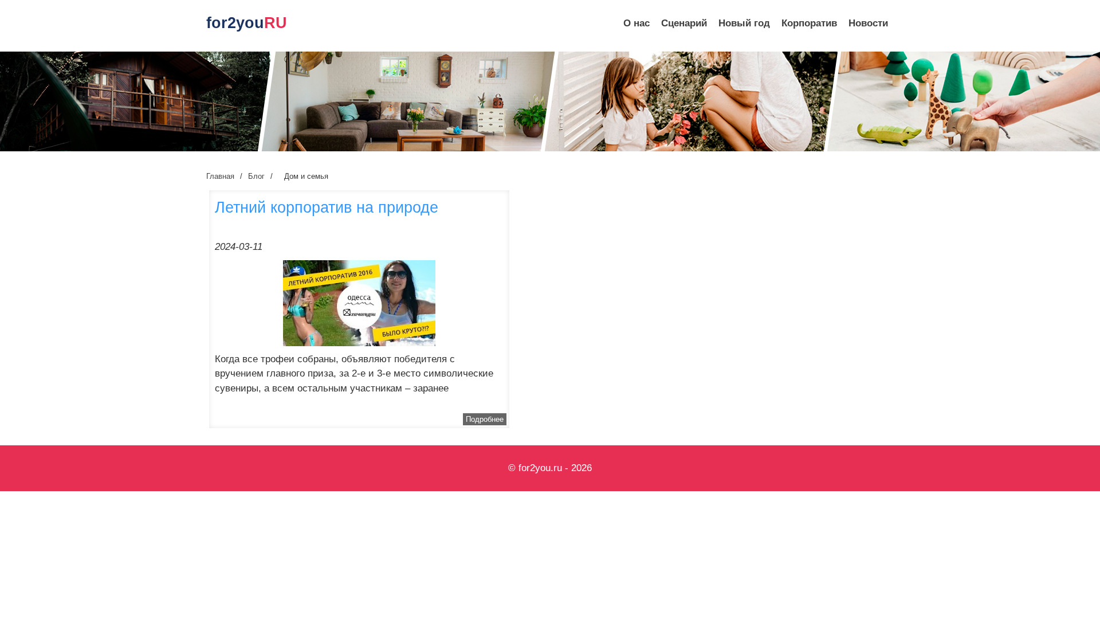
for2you (246, 23)
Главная (220, 176)
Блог (256, 176)
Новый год (744, 23)
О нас (636, 23)
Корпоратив (809, 23)
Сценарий (684, 23)
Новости (868, 23)
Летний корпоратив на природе (326, 207)
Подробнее (485, 419)
